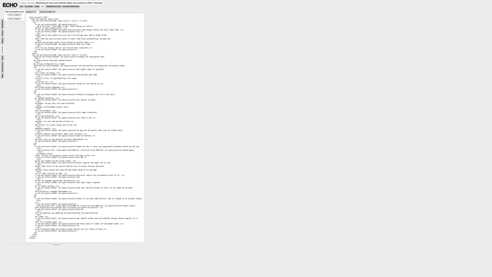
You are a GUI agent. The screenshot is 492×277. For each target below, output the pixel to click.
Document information (71, 6)
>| (54, 12)
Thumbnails (2, 24)
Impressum (56, 244)
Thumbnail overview (53, 6)
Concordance (2, 67)
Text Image (29, 6)
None (2, 76)
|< (31, 12)
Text (21, 6)
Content (2, 33)
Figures (2, 40)
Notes (2, 58)
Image (37, 6)
